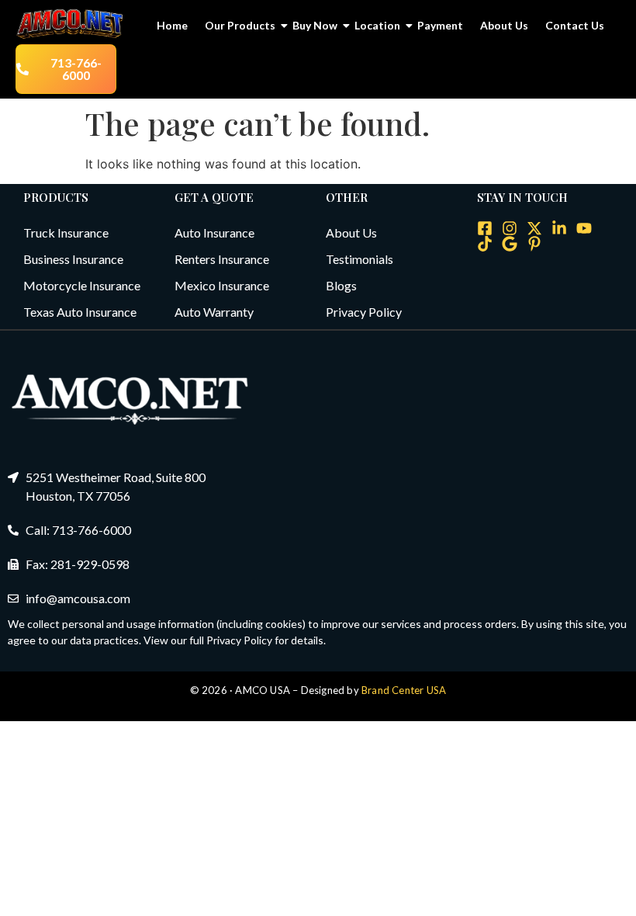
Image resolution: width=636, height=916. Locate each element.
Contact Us (574, 25)
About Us (504, 25)
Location (377, 25)
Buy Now (314, 25)
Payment (440, 25)
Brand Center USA (403, 690)
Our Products (240, 25)
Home (172, 25)
